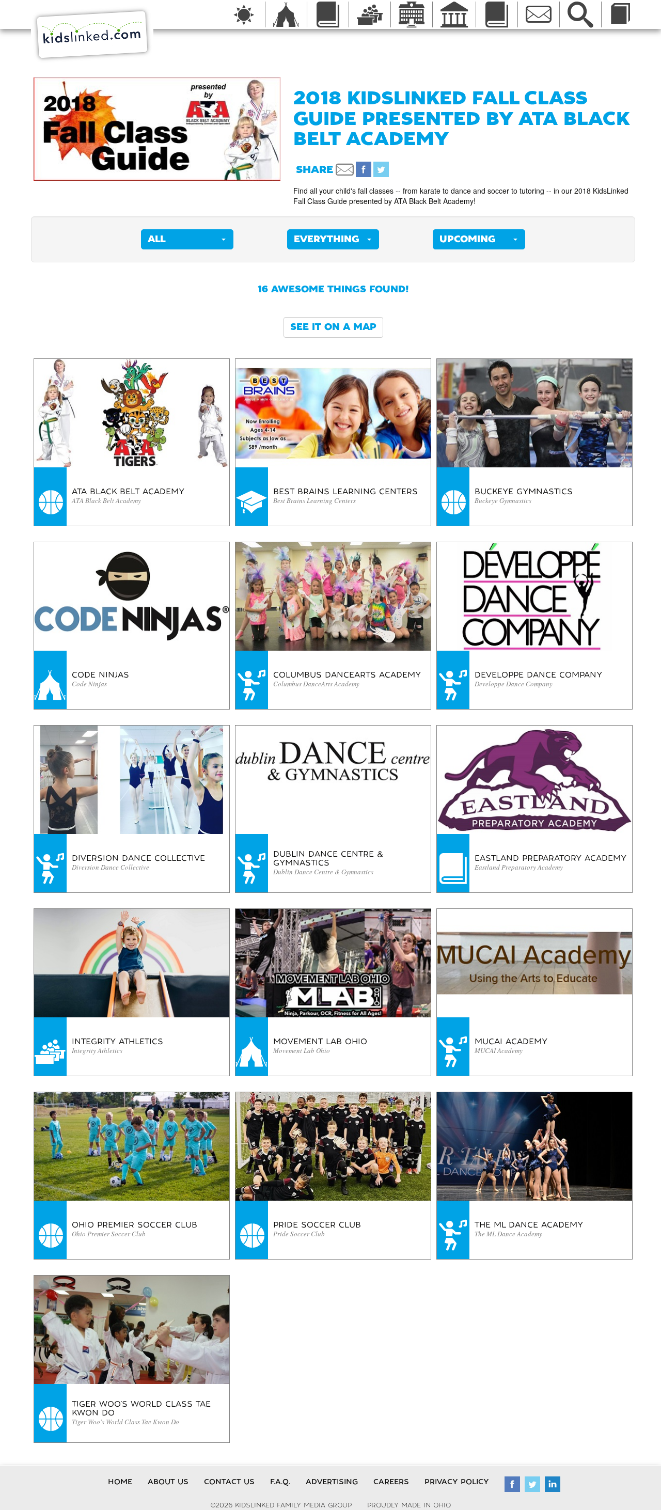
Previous (18, 129)
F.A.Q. (280, 1481)
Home (120, 1481)
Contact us (229, 1481)
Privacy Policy (456, 1481)
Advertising (332, 1481)
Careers (391, 1481)
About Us (168, 1481)
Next (296, 129)
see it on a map (333, 327)
